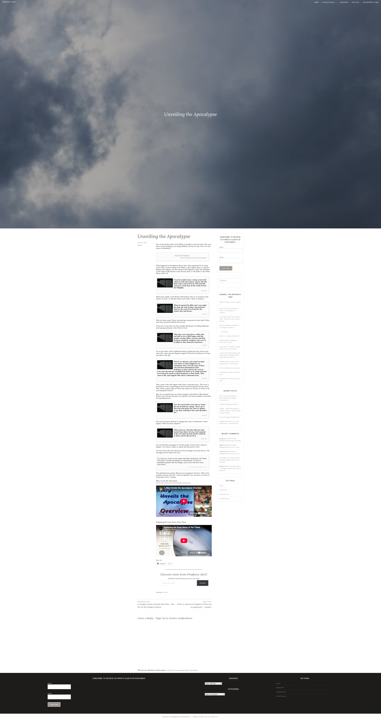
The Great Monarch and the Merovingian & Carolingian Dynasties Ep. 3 (227, 398)
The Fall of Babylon (182, 255)
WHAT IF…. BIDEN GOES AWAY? (229, 336)
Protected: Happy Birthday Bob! (229, 417)
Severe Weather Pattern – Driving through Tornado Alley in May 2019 (230, 460)
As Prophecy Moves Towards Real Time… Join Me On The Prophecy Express (156, 604)
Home (316, 2)
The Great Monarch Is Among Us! (229, 368)
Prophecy (344, 2)
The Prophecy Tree (370, 2)
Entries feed (223, 490)
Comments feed (224, 494)
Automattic (213, 717)
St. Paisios (224, 332)
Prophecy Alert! (9, 2)
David (140, 245)
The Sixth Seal (328, 2)
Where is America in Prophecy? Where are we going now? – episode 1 (194, 604)
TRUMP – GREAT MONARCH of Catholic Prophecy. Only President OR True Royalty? (230, 411)
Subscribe (203, 583)
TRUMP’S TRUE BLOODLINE (228, 404)
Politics (355, 2)
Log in (221, 486)
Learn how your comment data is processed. (182, 670)
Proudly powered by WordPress (176, 717)
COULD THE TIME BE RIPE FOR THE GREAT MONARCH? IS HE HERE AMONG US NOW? (229, 355)
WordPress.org (224, 498)
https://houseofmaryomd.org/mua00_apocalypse (173, 483)
